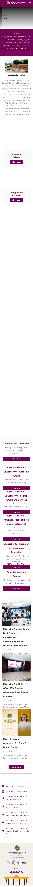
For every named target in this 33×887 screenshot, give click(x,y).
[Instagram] (16, 872)
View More (16, 162)
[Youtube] (19, 872)
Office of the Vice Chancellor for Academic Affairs (16, 472)
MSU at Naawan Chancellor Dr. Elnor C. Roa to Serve (15, 743)
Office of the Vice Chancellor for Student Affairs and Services (16, 496)
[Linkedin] (22, 872)
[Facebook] (11, 872)
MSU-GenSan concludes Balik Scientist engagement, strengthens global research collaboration (16, 637)
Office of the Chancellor (16, 444)
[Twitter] (14, 872)
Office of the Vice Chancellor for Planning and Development (16, 520)
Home (3, 15)
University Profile (16, 75)
